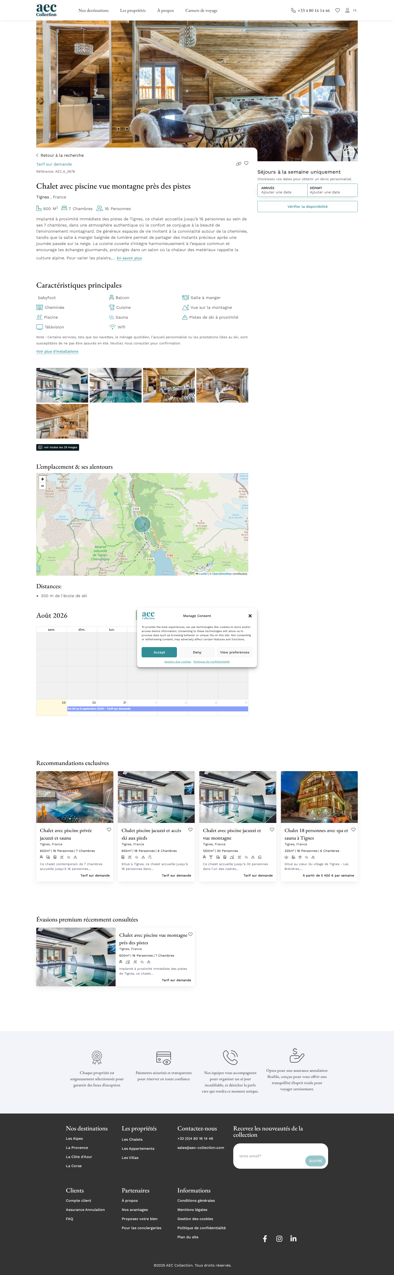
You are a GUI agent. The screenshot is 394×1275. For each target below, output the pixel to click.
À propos (165, 10)
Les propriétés (133, 10)
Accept (159, 652)
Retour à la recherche (62, 155)
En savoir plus (129, 258)
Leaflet (202, 573)
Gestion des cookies (177, 661)
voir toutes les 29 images (60, 447)
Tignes (43, 197)
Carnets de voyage (201, 10)
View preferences (234, 652)
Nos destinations (93, 10)
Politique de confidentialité (211, 661)
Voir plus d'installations (57, 351)
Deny (197, 652)
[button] (250, 616)
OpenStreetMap (222, 573)
